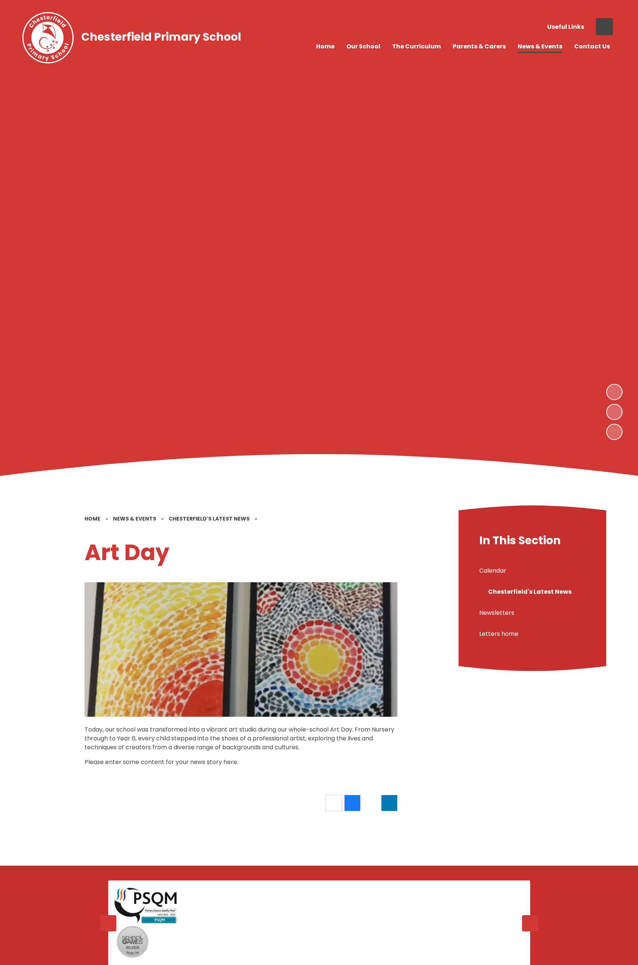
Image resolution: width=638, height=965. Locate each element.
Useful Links (565, 27)
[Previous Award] (108, 923)
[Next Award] (530, 923)
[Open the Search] (604, 26)
